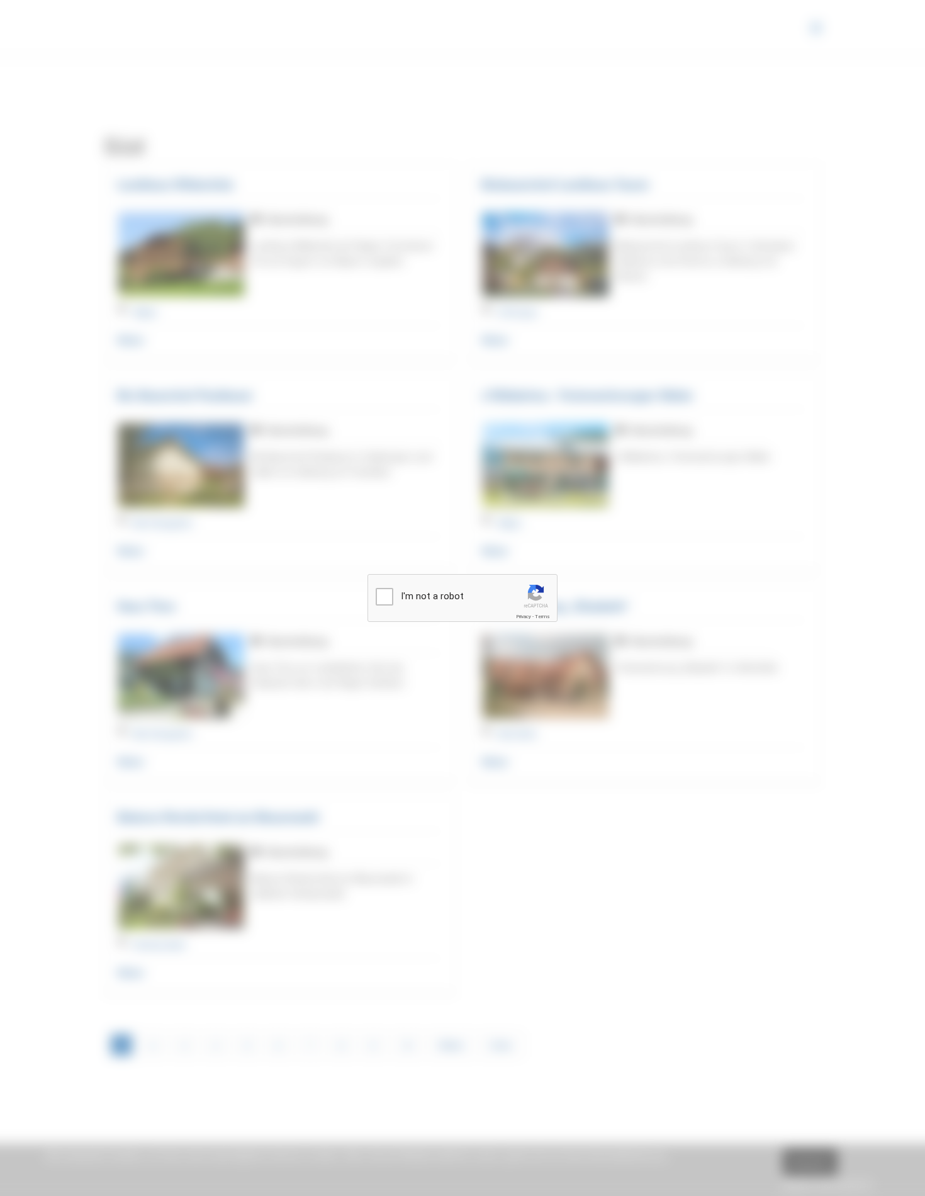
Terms (542, 616)
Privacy (523, 616)
